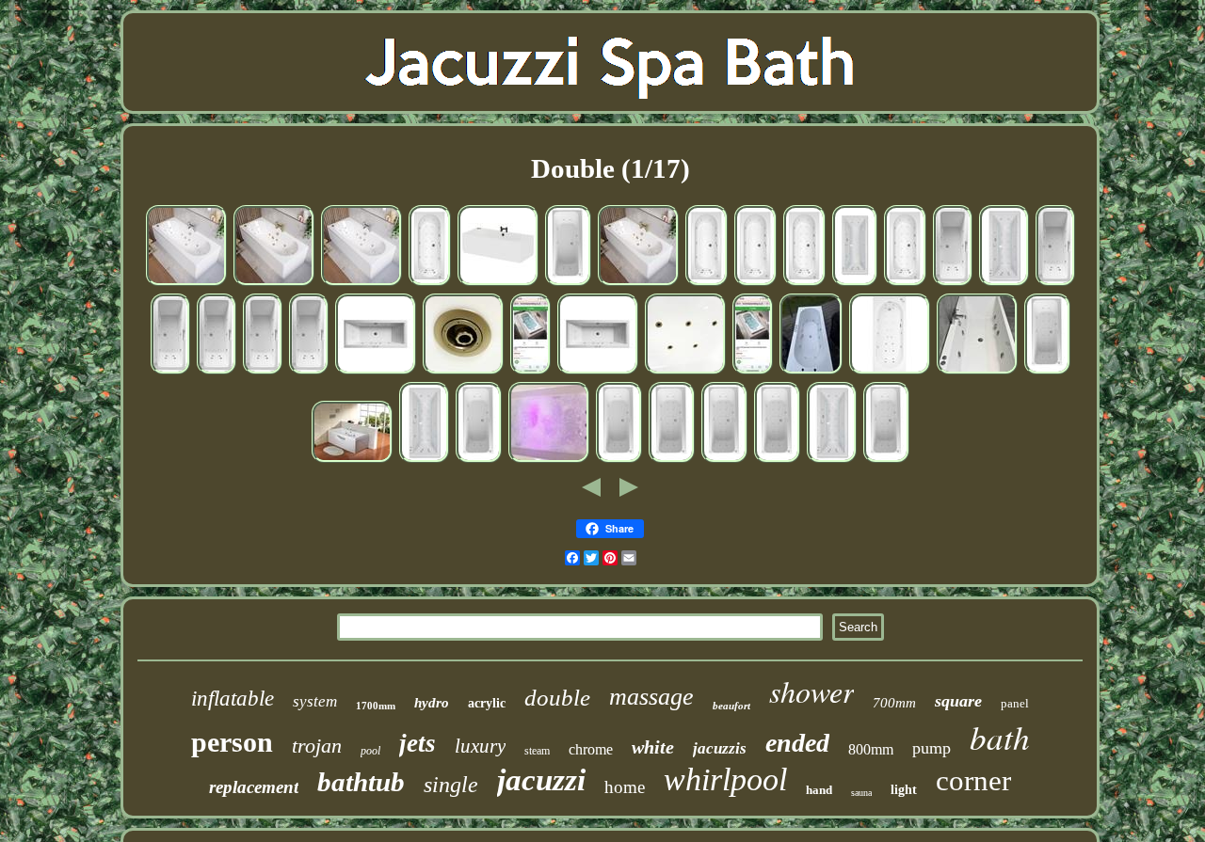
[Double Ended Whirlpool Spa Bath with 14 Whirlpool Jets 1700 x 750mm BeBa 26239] (186, 284)
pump (931, 748)
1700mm (375, 705)
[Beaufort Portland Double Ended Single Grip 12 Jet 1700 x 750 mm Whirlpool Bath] (262, 372)
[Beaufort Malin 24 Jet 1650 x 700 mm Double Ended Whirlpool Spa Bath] (672, 461)
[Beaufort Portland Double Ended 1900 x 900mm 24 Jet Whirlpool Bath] (1004, 284)
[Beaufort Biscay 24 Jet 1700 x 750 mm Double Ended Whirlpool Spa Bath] (804, 284)
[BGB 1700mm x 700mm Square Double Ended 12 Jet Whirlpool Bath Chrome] (597, 372)
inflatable (232, 698)
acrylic (487, 703)
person (232, 741)
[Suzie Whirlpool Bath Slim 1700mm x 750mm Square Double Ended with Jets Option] (977, 372)
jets (417, 743)
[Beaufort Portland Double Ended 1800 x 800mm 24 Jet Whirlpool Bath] (424, 461)
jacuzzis (720, 748)
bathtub (361, 782)
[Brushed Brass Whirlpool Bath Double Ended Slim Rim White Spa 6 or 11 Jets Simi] (685, 372)
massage (651, 696)
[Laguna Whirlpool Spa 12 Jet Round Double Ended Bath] (753, 372)
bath (1000, 736)
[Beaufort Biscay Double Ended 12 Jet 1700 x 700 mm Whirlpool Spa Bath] (755, 284)
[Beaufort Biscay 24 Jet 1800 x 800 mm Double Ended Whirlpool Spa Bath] (905, 284)
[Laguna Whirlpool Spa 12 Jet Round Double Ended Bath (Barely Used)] (530, 372)
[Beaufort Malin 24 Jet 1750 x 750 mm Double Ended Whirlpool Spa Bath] (724, 461)
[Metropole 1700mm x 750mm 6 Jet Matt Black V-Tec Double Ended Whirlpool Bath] (498, 284)
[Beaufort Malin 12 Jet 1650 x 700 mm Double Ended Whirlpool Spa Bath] (619, 461)
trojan (317, 745)
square (958, 700)
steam (537, 750)
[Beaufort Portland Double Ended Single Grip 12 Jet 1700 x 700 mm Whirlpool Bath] (952, 284)
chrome (591, 749)
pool (370, 750)
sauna (861, 792)
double (557, 697)
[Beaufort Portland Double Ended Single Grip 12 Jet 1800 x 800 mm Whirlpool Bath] (308, 372)
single (451, 784)
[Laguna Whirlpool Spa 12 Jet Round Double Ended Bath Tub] (811, 372)
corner (973, 780)
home (624, 787)
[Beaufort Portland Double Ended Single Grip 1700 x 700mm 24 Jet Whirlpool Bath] (1055, 284)
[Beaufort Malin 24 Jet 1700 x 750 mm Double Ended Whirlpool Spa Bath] (886, 461)
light (904, 790)
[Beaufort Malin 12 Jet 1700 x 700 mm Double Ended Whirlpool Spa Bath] (479, 461)
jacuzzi (541, 780)
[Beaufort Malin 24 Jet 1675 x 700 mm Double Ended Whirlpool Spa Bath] (1047, 372)
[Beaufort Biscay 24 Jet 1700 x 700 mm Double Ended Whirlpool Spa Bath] (430, 284)
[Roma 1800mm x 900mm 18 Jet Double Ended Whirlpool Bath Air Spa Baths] (352, 461)
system (315, 701)
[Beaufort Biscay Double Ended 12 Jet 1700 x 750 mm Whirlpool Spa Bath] (706, 284)
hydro (431, 702)
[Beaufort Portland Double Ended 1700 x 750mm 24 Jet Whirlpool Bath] (832, 461)
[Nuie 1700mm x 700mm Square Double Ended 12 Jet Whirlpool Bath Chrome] (375, 372)
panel (1015, 703)
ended (797, 742)
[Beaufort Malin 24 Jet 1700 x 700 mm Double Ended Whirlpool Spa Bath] (777, 461)
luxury (480, 746)
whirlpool (725, 779)
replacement (253, 787)
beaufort (731, 705)
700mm (894, 702)
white (653, 747)
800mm (870, 749)
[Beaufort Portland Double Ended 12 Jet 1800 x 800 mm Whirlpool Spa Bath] (854, 284)
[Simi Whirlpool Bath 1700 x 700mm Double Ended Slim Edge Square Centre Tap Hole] (548, 461)
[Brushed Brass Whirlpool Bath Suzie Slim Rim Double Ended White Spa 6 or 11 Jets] (463, 372)
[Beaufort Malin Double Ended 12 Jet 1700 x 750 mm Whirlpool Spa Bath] (568, 284)
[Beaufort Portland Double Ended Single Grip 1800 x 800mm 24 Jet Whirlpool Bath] (216, 372)
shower (811, 691)
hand (819, 790)
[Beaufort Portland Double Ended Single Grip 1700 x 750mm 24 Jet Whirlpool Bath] (170, 372)
